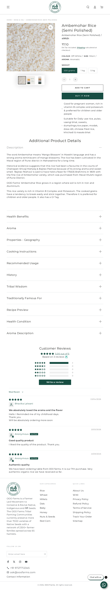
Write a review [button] (55, 382)
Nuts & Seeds (47, 516)
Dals (42, 503)
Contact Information (18, 576)
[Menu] (8, 7)
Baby (43, 508)
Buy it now (82, 96)
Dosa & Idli (19, 20)
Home (9, 20)
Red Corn (45, 521)
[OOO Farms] (55, 7)
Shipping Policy (82, 512)
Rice (42, 490)
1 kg (83, 70)
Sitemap (77, 521)
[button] (87, 7)
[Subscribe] (45, 554)
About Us (78, 490)
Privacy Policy (80, 499)
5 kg (93, 70)
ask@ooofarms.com (23, 572)
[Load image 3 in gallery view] (40, 80)
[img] (15, 399)
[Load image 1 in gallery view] (22, 80)
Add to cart (82, 88)
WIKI (75, 495)
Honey (43, 512)
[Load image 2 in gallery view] (31, 80)
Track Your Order (82, 516)
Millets (43, 499)
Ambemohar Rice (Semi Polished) (41, 20)
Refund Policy (81, 503)
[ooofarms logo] (22, 489)
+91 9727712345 (20, 567)
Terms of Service (82, 508)
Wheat (44, 495)
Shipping (81, 48)
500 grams (69, 70)
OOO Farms (50, 585)
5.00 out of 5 (62, 353)
